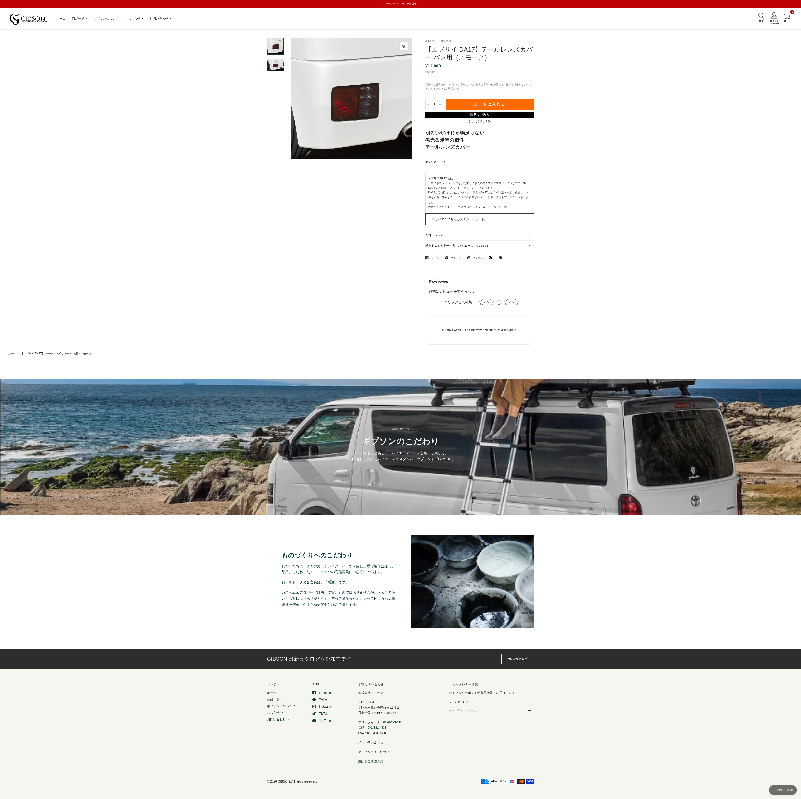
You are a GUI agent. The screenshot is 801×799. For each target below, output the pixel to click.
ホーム (61, 18)
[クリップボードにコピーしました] (502, 258)
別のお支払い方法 (480, 121)
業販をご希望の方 (370, 761)
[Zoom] (403, 46)
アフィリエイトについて (375, 752)
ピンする (477, 257)
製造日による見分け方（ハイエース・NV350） (457, 245)
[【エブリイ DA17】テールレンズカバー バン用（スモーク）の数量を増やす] (440, 104)
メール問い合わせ (370, 742)
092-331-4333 (377, 727)
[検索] (760, 17)
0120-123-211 (392, 722)
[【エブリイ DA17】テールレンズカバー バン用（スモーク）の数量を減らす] (429, 104)
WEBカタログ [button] (517, 658)
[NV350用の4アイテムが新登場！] (400, 4)
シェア (435, 257)
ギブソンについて (106, 18)
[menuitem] (61, 18)
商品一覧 (78, 18)
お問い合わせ (159, 18)
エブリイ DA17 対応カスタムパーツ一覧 (457, 219)
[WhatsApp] (491, 257)
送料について (434, 235)
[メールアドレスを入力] (530, 710)
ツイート (455, 257)
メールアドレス (459, 702)
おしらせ (134, 18)
